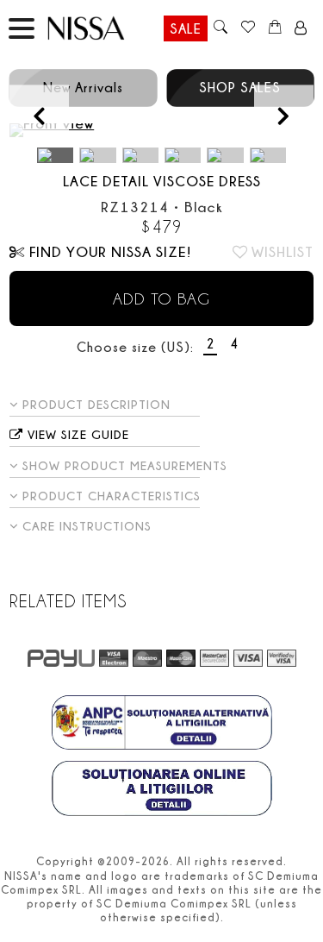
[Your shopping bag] (275, 28)
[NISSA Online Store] (102, 28)
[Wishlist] (247, 28)
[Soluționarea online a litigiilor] (162, 790)
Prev (39, 115)
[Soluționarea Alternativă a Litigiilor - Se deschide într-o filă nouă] (162, 724)
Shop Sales (240, 87)
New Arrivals (83, 87)
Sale (186, 28)
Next (284, 115)
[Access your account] (301, 28)
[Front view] (161, 130)
